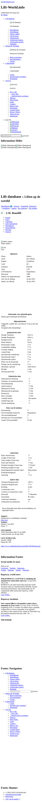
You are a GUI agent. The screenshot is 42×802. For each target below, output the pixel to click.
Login (12, 75)
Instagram (20, 568)
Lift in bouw (14, 36)
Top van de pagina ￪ (12, 799)
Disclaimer (13, 108)
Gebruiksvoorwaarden (13, 794)
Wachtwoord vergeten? (18, 77)
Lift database (9, 19)
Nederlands (17, 132)
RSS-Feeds (14, 100)
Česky (15, 130)
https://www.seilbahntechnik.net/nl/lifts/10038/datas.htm (20, 546)
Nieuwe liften (14, 34)
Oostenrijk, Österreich (28, 206)
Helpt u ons (14, 106)
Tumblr (17, 570)
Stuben (14, 208)
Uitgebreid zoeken (17, 40)
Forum (12, 61)
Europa (16, 206)
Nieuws (13, 98)
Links (12, 102)
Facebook (4, 568)
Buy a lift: (13, 92)
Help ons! (4, 520)
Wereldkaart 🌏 (6, 206)
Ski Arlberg (22, 208)
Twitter (3, 570)
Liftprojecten (14, 38)
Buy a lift (13, 711)
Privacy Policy (15, 112)
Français (16, 126)
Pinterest (11, 570)
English (16, 124)
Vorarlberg (6, 208)
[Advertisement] (21, 171)
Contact (13, 104)
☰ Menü (4, 15)
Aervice (8, 81)
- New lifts (14, 94)
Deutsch (16, 122)
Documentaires (15, 59)
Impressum (14, 116)
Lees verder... (5, 595)
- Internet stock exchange (19, 96)
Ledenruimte (9, 63)
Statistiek (13, 44)
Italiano (15, 128)
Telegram (25, 570)
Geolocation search (17, 42)
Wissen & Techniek (12, 46)
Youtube (12, 568)
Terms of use (15, 114)
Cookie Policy (15, 110)
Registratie (13, 79)
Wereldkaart (14, 30)
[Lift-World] (7, 2)
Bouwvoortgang (16, 57)
